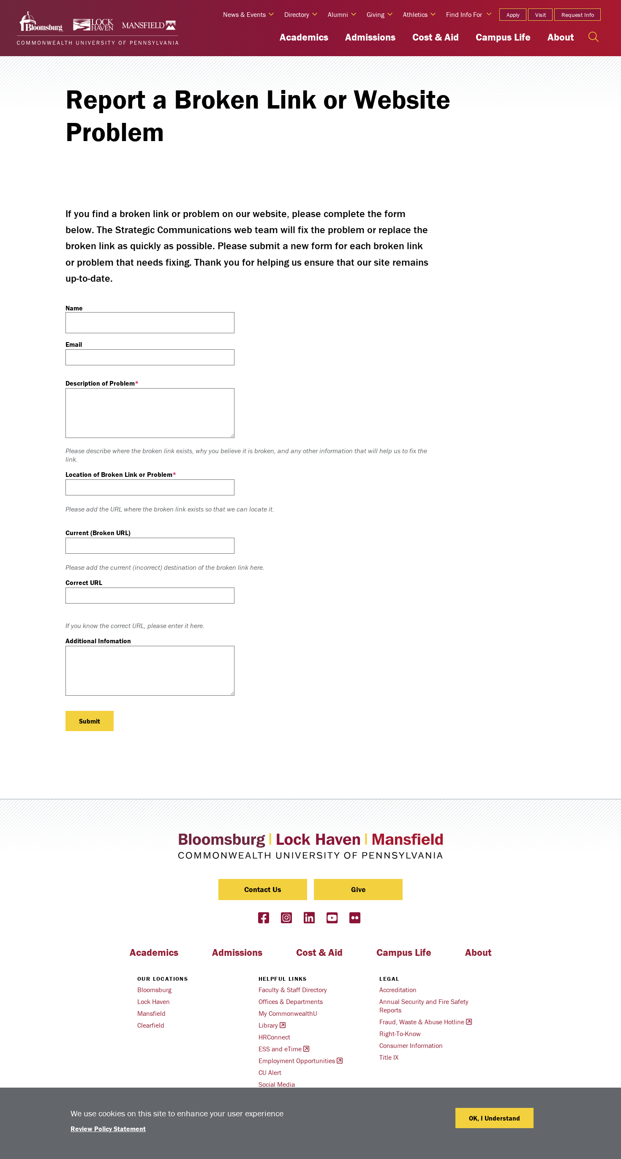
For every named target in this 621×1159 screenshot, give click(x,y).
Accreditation (398, 989)
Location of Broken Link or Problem (118, 474)
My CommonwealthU (288, 1013)
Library (268, 1025)
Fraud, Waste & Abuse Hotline (421, 1022)
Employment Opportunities (297, 1060)
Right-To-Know (400, 1033)
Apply (513, 15)
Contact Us (262, 889)
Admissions (370, 37)
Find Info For (464, 14)
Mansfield (151, 1013)
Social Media (277, 1084)
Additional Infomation (98, 641)
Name (74, 308)
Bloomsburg (154, 989)
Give (358, 889)
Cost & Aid (435, 37)
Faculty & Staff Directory (293, 989)
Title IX (388, 1057)
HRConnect (274, 1037)
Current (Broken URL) (98, 532)
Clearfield (150, 1025)
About (560, 37)
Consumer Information (411, 1045)
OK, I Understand (494, 1118)
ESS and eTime (280, 1049)
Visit (540, 15)
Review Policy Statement (108, 1128)
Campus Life (503, 37)
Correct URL (83, 582)
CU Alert (270, 1072)
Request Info (577, 15)
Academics (304, 37)
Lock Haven (153, 1001)
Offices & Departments (291, 1001)
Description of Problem (100, 383)
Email (73, 344)
